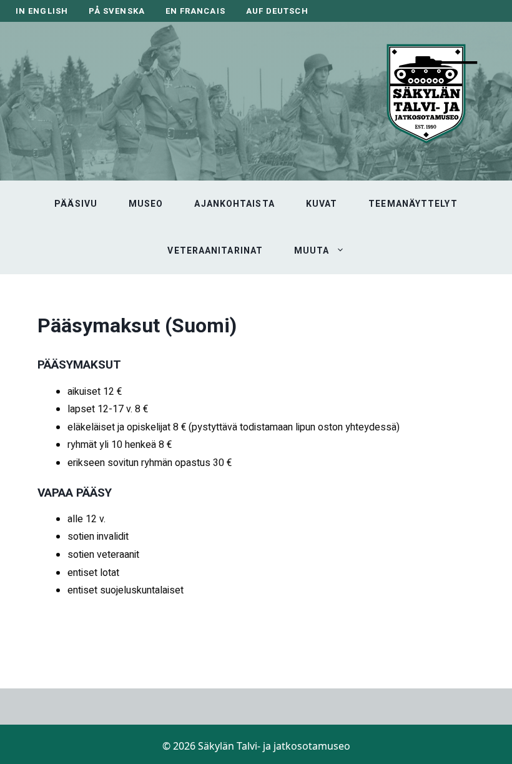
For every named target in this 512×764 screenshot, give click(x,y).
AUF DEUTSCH (277, 11)
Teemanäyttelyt (412, 204)
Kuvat (322, 204)
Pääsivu (75, 204)
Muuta (312, 250)
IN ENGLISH (42, 11)
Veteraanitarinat (215, 250)
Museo (146, 204)
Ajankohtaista (234, 204)
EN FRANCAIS (195, 11)
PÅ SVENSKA (117, 11)
